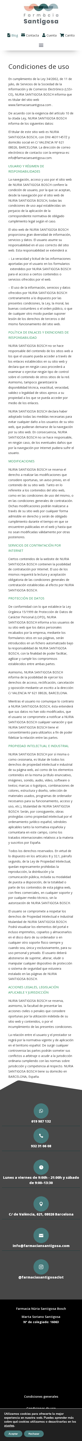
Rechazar (33, 1434)
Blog (14, 35)
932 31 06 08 (41, 1146)
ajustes (9, 1426)
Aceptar (13, 1434)
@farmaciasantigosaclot (41, 1277)
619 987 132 (41, 1121)
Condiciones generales (41, 1396)
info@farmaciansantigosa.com (41, 1245)
